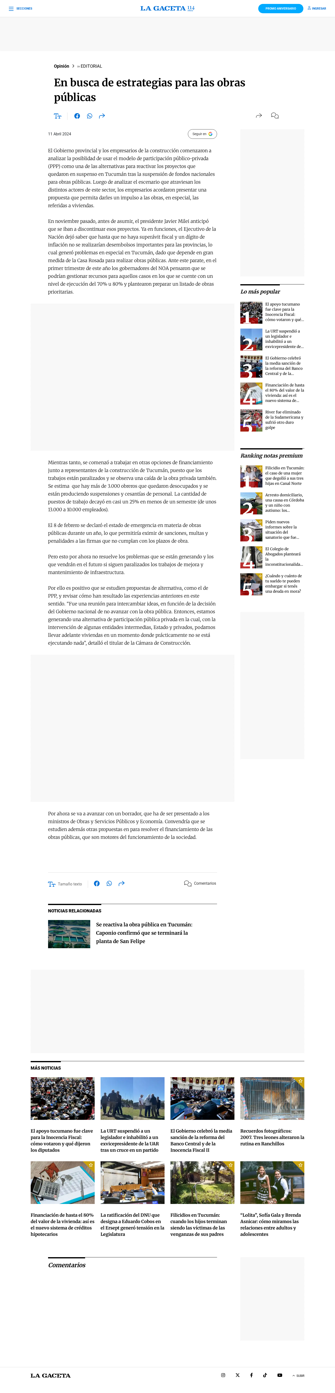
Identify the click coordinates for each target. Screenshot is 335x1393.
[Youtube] (279, 1375)
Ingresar (319, 8)
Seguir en (199, 134)
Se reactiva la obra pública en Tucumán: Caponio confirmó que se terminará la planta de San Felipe (144, 932)
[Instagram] (223, 1375)
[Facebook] (251, 1375)
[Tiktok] (265, 1375)
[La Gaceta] (167, 8)
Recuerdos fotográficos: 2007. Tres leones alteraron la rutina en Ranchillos (272, 1137)
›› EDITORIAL (89, 66)
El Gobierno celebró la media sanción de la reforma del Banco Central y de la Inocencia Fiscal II (284, 368)
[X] (237, 1375)
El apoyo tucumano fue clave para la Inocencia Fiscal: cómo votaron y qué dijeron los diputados (284, 314)
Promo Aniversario (281, 8)
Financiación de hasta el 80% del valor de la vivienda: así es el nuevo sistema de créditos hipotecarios (284, 395)
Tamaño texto (70, 884)
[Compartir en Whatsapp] (89, 117)
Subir (300, 1376)
